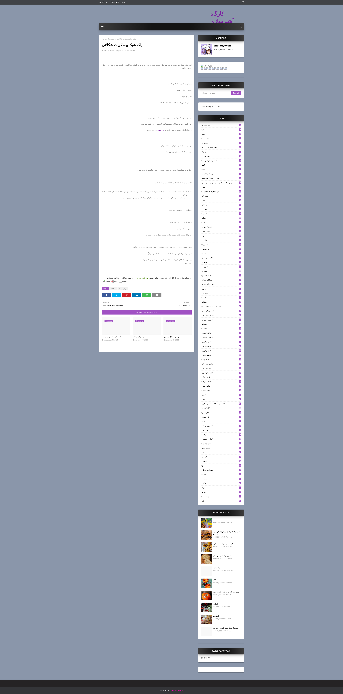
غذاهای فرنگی (221, 377)
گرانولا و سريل (221, 443)
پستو (221, 169)
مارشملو (221, 457)
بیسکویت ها (221, 156)
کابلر (215, 580)
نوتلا (221, 488)
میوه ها (221, 479)
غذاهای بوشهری (221, 350)
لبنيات (221, 452)
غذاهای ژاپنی (221, 359)
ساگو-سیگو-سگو (221, 258)
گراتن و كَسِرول (221, 439)
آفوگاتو (215, 604)
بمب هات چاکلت (139, 337)
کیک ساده (216, 567)
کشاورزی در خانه (221, 426)
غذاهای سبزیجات (221, 364)
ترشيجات (221, 196)
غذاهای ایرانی (221, 346)
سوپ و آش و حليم (221, 284)
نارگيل (221, 483)
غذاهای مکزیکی (221, 381)
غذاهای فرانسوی (221, 373)
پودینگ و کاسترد (221, 174)
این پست (160, 130)
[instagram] (242, 2)
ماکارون (221, 461)
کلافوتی (216, 616)
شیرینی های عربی (221, 315)
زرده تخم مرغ (221, 249)
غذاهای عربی (221, 368)
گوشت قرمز (221, 448)
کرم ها (221, 421)
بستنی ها (221, 143)
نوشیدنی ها (112, 39)
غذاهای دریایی (221, 355)
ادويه (221, 134)
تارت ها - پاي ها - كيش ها (221, 191)
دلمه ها (221, 240)
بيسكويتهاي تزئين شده (221, 147)
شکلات (113, 288)
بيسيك (221, 152)
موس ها (221, 474)
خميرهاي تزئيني (221, 231)
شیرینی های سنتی (221, 311)
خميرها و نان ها (221, 227)
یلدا (221, 501)
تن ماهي (221, 205)
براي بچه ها (221, 138)
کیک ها (221, 434)
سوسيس (221, 293)
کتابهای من (221, 412)
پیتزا (221, 187)
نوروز (221, 492)
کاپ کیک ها (221, 408)
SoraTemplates (176, 690)
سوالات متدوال (221, 280)
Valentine (221, 125)
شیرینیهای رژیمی (221, 320)
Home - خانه (103, 2)
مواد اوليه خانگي (221, 470)
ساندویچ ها (221, 266)
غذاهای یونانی (221, 390)
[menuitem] (102, 26)
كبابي (221, 399)
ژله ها (221, 253)
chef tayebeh (108, 51)
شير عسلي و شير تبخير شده (221, 306)
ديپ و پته (221, 244)
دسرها (221, 236)
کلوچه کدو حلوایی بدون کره (112, 337)
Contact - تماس (118, 2)
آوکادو (221, 129)
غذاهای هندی (221, 386)
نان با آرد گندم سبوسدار (222, 555)
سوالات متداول (142, 278)
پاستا (221, 165)
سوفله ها (221, 297)
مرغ (221, 465)
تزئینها (221, 200)
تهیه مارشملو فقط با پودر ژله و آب (225, 628)
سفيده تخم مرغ (221, 275)
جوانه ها (221, 209)
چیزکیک (221, 213)
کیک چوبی (221, 430)
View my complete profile (223, 49)
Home (104, 39)
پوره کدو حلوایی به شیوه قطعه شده (226, 592)
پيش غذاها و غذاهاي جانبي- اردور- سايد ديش (221, 183)
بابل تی (216, 519)
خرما (221, 222)
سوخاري (221, 289)
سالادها (221, 262)
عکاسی (221, 328)
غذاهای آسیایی (221, 333)
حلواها (221, 218)
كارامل (221, 395)
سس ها (221, 271)
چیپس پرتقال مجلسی (171, 337)
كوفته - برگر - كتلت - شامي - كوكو (221, 404)
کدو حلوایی (221, 417)
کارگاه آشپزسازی (222, 17)
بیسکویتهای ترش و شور (221, 160)
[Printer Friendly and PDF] (115, 283)
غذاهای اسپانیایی (221, 337)
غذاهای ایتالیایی (221, 342)
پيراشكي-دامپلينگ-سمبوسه (221, 178)
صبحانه (221, 324)
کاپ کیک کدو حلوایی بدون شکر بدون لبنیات (226, 533)
